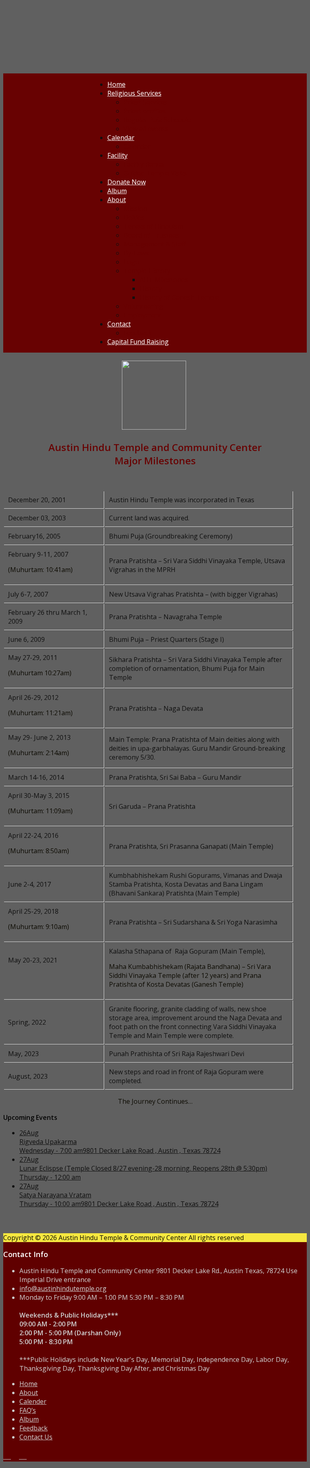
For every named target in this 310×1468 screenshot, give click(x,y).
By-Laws (136, 252)
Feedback (138, 332)
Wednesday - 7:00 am (51, 1150)
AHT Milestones (164, 279)
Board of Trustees (151, 235)
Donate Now (126, 181)
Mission (135, 208)
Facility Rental (144, 164)
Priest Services (146, 102)
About (116, 199)
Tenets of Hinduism (153, 226)
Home (116, 84)
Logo (131, 261)
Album (117, 190)
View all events (146, 128)
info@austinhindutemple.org (63, 1288)
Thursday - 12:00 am (50, 1177)
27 (29, 1159)
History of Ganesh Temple (179, 297)
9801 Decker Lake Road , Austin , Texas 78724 (151, 1150)
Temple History (147, 270)
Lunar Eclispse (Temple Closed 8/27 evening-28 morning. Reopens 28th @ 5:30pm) (143, 1168)
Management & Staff (155, 244)
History (151, 288)
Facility (117, 155)
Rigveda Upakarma (48, 1141)
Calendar (120, 137)
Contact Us (35, 1437)
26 (29, 1132)
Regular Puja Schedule (157, 119)
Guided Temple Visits (155, 173)
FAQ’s (27, 1410)
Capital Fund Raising (138, 341)
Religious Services (134, 93)
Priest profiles (145, 110)
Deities (134, 217)
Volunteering (143, 306)
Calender (32, 1401)
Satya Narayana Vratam (55, 1194)
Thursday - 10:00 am (50, 1203)
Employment (142, 315)
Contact (119, 323)
